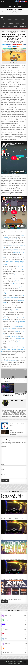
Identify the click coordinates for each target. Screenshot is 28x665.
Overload (4, 416)
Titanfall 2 (3, 414)
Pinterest (15, 44)
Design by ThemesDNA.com (14, 663)
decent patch (15, 283)
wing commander (9, 414)
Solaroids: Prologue (20, 412)
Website (3, 474)
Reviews (16, 20)
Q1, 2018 (19, 341)
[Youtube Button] (20, 1)
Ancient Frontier (23, 416)
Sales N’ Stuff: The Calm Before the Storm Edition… (7, 380)
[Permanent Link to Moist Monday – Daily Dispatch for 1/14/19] (7, 388)
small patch (15, 275)
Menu (4, 1)
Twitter (5, 44)
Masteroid (18, 413)
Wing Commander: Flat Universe (20, 416)
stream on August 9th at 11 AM (10, 238)
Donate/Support (22, 4)
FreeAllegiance (5, 413)
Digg (10, 46)
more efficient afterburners (9, 262)
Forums (19, 6)
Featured (3, 26)
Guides (17, 23)
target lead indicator (19, 261)
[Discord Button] (24, 1)
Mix (19, 46)
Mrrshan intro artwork (10, 293)
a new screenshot (11, 305)
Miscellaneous (23, 26)
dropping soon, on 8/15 (18, 252)
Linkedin (14, 46)
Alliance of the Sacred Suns (11, 416)
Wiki (14, 6)
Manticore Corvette (19, 244)
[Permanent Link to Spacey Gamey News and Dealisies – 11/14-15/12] (20, 373)
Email (3, 469)
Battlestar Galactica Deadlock (12, 410)
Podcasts (22, 20)
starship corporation (20, 414)
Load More (4, 601)
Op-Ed (5, 23)
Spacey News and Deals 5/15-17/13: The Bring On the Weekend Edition (20, 395)
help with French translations (10, 292)
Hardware (15, 26)
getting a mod (18, 280)
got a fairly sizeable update (14, 336)
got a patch (19, 287)
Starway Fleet (24, 410)
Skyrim (20, 410)
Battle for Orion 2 (20, 411)
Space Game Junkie (14, 9)
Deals (9, 26)
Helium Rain (14, 411)
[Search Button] (26, 1)
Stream (15, 4)
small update (12, 311)
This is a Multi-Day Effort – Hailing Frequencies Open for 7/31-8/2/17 (14, 36)
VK (24, 44)
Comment (4, 446)
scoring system (9, 261)
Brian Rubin (7, 41)
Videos (22, 23)
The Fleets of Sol (7, 416)
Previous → (13, 430)
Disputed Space (4, 411)
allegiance (14, 414)
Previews (10, 20)
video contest (16, 309)
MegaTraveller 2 (7, 316)
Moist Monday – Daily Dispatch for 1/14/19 (7, 394)
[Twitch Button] (22, 1)
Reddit (21, 44)
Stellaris (12, 416)
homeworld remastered (18, 415)
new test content (20, 338)
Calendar (9, 6)
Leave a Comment (20, 41)
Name (3, 464)
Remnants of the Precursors (16, 410)
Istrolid (8, 412)
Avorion (17, 416)
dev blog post (19, 266)
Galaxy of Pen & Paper (12, 413)
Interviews (11, 23)
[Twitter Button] (16, 1)
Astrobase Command (10, 415)
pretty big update (20, 269)
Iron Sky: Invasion (11, 349)
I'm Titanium (9, 411)
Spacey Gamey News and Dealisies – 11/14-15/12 (20, 379)
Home (3, 31)
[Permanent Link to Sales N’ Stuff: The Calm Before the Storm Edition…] (7, 373)
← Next (11, 422)
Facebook (10, 44)
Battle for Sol (22, 413)
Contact (9, 4)
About (4, 4)
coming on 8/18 (14, 249)
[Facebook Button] (18, 1)
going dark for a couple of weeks (9, 360)
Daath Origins (8, 410)
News (4, 20)
